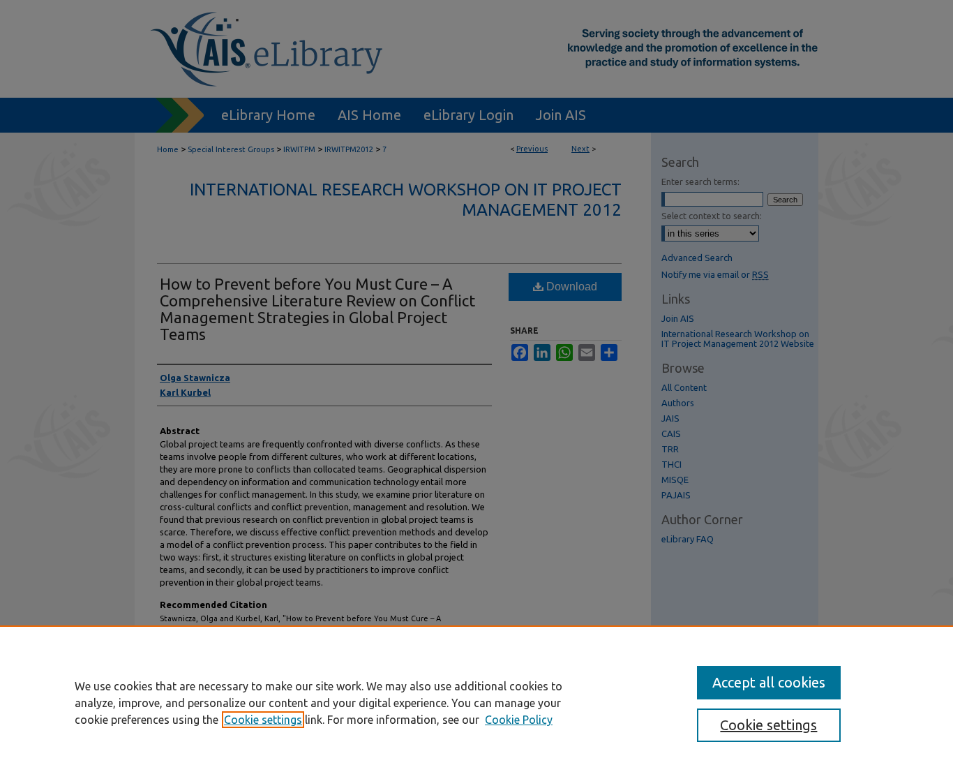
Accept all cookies (768, 682)
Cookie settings (263, 719)
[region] (476, 702)
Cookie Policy (519, 719)
